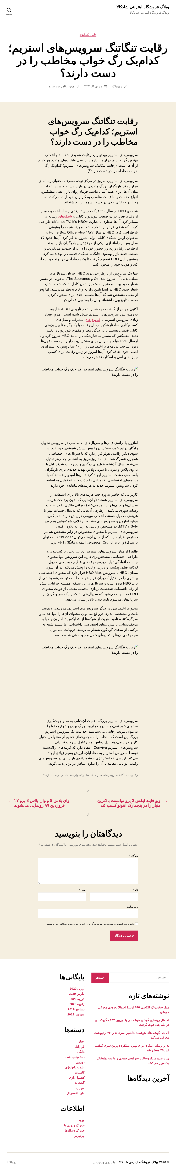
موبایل (80, 1088)
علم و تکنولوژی (88, 34)
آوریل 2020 (77, 988)
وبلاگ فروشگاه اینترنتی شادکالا (143, 7)
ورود (82, 1120)
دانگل (81, 1052)
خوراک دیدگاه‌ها (75, 1130)
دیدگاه (133, 855)
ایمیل (82, 889)
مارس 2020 (77, 993)
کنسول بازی (77, 1077)
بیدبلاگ (116, 86)
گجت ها (79, 1083)
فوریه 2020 (77, 999)
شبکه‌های (65, 216)
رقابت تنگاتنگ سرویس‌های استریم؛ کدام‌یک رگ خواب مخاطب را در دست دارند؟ (88, 775)
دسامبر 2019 (76, 1009)
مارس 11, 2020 (93, 86)
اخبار (82, 1041)
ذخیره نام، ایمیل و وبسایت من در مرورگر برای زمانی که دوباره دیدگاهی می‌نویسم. (91, 923)
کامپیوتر (80, 1072)
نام (135, 889)
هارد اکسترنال (76, 1093)
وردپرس (79, 1135)
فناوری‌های (92, 320)
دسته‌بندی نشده (75, 1057)
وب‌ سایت (132, 906)
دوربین (80, 1062)
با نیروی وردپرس (104, 1162)
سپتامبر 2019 (76, 1014)
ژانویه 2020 (77, 1004)
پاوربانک (79, 1046)
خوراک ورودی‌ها (74, 1125)
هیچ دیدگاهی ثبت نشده (61, 86)
